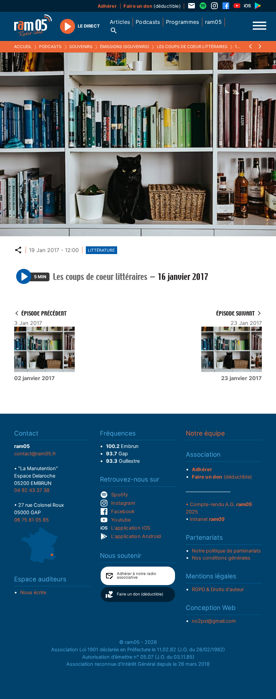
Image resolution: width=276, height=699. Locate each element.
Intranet (207, 519)
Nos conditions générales (221, 558)
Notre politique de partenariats (226, 551)
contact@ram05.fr (35, 454)
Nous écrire (33, 592)
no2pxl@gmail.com (214, 621)
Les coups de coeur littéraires (192, 46)
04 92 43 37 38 (31, 490)
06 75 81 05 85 (31, 520)
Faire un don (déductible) (140, 594)
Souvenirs (81, 46)
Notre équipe (205, 433)
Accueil (23, 46)
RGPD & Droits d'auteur (218, 589)
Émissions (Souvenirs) (124, 46)
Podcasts (50, 46)
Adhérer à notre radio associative (136, 575)
